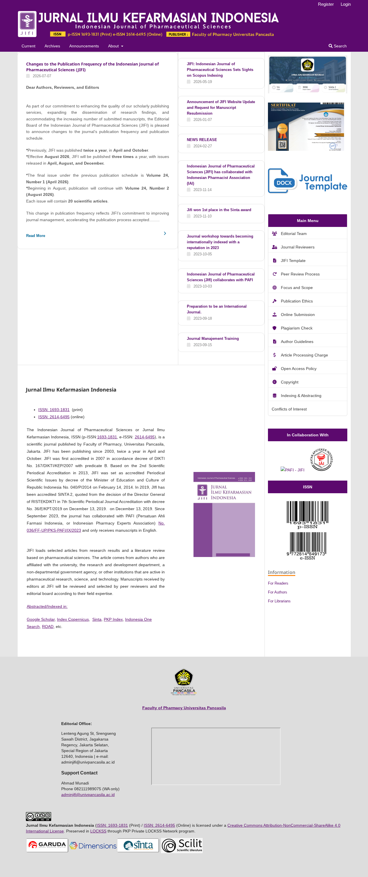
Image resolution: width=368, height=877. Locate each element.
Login (346, 4)
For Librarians (279, 601)
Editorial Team (294, 233)
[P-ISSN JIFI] (307, 527)
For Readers (278, 583)
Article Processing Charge (304, 355)
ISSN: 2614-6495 (54, 417)
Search (340, 46)
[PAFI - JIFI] (292, 470)
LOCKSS (98, 831)
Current (28, 46)
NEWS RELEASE (202, 140)
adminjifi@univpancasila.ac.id (88, 794)
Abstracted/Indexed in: (47, 606)
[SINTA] (138, 851)
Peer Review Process (300, 274)
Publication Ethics (297, 301)
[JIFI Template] (307, 192)
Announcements (84, 46)
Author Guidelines (297, 341)
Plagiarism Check (297, 328)
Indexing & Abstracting (301, 395)
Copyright (289, 382)
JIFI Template (293, 260)
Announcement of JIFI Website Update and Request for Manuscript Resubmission (221, 107)
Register (326, 4)
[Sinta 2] (307, 92)
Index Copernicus (73, 619)
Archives (52, 46)
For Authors (277, 592)
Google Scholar (41, 619)
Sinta (96, 619)
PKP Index (113, 619)
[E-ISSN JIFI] (307, 558)
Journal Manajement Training (213, 338)
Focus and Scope (297, 287)
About (114, 46)
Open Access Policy (299, 368)
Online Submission (298, 314)
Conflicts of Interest (289, 409)
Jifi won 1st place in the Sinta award (219, 210)
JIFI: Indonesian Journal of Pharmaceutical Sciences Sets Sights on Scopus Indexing (220, 70)
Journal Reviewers (298, 247)
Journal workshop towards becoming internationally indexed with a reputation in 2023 (220, 242)
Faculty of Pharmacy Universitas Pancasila (184, 708)
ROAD (47, 626)
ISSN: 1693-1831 (54, 409)
